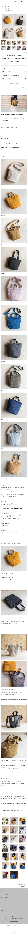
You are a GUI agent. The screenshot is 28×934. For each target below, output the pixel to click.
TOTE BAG (7, 8)
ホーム (2, 6)
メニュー (5, 1)
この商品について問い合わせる (21, 884)
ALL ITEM (7, 6)
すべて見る (24, 52)
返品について (24, 87)
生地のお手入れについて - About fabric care (12, 508)
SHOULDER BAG (8, 10)
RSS (6, 918)
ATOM (10, 918)
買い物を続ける (24, 886)
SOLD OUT (15, 83)
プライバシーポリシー (14, 921)
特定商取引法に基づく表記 (22, 88)
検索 (15, 1)
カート (24, 1)
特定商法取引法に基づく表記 (17, 918)
